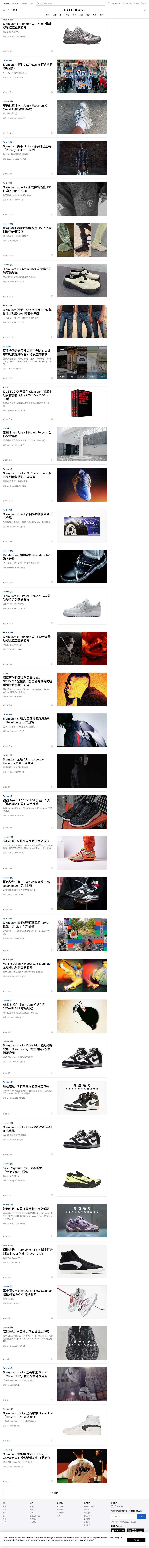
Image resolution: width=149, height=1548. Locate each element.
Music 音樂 (7, 347)
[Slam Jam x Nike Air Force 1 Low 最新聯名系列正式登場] (82, 607)
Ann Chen (10, 772)
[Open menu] (4, 10)
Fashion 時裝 (7, 60)
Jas (8, 241)
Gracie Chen (11, 159)
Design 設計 (7, 428)
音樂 (74, 15)
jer (7, 1262)
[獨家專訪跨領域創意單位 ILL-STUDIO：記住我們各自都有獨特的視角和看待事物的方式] (82, 689)
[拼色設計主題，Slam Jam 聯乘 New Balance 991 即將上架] (82, 893)
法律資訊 (87, 1522)
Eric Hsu (9, 1467)
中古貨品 (33, 1519)
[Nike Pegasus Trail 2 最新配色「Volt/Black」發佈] (82, 1179)
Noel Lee (10, 282)
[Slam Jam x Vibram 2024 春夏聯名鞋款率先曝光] (82, 280)
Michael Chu (11, 976)
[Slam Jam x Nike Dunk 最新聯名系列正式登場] (82, 1139)
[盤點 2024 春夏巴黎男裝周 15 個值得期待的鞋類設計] (82, 240)
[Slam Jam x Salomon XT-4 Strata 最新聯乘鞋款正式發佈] (82, 648)
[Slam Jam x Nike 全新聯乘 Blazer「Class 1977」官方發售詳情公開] (82, 1384)
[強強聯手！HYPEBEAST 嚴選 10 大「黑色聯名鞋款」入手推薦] (82, 812)
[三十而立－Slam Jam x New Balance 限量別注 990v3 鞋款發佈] (82, 1302)
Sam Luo (10, 1017)
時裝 (47, 15)
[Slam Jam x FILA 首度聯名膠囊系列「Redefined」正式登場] (82, 730)
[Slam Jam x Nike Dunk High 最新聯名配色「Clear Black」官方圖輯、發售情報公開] (82, 1057)
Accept (136, 1540)
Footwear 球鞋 (8, 20)
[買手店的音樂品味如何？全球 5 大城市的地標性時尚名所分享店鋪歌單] (82, 362)
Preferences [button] (89, 1540)
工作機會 (87, 1512)
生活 (81, 15)
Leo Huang (10, 36)
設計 (67, 15)
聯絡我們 (87, 1525)
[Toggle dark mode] (145, 10)
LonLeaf (9, 369)
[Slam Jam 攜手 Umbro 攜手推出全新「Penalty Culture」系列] (82, 158)
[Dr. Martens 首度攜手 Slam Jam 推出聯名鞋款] (82, 567)
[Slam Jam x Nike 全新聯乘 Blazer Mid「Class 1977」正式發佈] (82, 1425)
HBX (58, 1516)
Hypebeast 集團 (90, 1506)
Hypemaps (61, 1509)
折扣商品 (33, 1522)
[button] (34, 51)
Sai (8, 1303)
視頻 (88, 15)
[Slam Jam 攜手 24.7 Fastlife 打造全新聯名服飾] (82, 76)
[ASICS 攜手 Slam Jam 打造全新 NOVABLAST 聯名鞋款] (82, 1016)
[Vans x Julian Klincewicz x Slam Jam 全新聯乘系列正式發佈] (82, 975)
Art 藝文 (5, 387)
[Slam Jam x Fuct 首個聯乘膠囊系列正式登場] (82, 526)
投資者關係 (88, 1516)
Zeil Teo (9, 649)
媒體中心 (87, 1509)
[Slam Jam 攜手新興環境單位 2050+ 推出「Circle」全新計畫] (82, 934)
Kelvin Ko (10, 894)
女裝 (31, 1509)
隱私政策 (133, 1522)
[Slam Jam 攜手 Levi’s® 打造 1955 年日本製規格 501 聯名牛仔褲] (82, 321)
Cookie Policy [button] (42, 1540)
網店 (101, 15)
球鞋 (54, 15)
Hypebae (60, 1512)
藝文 (61, 15)
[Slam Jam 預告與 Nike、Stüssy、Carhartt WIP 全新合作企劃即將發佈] (82, 1466)
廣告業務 (87, 1519)
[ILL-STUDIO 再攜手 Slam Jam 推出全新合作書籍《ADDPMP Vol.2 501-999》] (82, 403)
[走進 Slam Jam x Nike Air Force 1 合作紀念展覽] (82, 444)
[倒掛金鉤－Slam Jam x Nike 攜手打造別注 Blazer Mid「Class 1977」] (82, 1261)
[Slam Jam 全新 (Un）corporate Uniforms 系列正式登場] (82, 771)
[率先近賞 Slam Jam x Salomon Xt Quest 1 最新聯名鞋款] (82, 117)
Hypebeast (61, 1506)
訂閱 (141, 1516)
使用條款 (126, 1522)
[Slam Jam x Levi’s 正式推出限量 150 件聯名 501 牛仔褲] (82, 199)
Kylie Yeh (10, 322)
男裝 (31, 1506)
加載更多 (55, 1492)
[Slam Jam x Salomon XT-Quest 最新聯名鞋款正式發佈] (82, 35)
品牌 (94, 15)
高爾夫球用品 (35, 1516)
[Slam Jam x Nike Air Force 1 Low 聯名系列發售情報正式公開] (82, 485)
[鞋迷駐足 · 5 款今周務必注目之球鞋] (82, 853)
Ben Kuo (9, 77)
